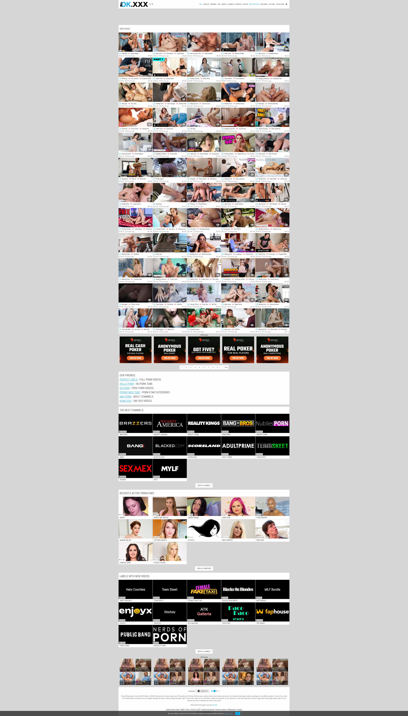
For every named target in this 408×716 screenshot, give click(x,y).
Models (224, 4)
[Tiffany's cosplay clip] (136, 293)
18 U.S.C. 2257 (195, 709)
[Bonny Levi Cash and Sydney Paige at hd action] (136, 318)
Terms (188, 709)
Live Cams (272, 4)
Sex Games (264, 4)
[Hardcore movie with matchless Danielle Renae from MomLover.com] (272, 42)
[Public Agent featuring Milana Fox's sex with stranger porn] (170, 318)
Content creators (221, 709)
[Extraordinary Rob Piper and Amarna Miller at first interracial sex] (272, 318)
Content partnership (207, 709)
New (200, 4)
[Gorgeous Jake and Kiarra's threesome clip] (136, 217)
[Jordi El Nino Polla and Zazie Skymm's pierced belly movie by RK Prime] (272, 267)
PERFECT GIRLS (128, 379)
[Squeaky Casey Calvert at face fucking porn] (238, 192)
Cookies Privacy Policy (173, 709)
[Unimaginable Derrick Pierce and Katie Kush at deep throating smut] (238, 92)
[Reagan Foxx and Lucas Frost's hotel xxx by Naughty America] (238, 117)
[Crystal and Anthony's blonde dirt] (272, 142)
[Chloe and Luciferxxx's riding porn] (238, 242)
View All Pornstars (204, 568)
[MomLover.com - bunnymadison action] (238, 293)
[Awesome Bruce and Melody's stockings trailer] (238, 167)
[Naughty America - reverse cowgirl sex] (272, 217)
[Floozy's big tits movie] (204, 318)
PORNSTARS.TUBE (130, 392)
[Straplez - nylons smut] (204, 167)
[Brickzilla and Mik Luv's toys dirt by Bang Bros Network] (136, 167)
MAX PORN (125, 396)
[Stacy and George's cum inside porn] (136, 117)
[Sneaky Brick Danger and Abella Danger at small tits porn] (170, 92)
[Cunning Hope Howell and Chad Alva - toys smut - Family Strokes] (272, 117)
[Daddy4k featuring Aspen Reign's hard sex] (136, 42)
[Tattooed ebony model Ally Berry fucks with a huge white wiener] (136, 242)
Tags (218, 4)
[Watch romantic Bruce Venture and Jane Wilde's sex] (272, 293)
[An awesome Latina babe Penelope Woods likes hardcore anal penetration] (204, 217)
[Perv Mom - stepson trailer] (136, 142)
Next (226, 367)
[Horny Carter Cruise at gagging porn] (204, 92)
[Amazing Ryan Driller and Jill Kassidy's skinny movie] (272, 167)
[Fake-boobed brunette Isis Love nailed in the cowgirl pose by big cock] (136, 92)
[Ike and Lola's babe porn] (170, 293)
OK (238, 713)
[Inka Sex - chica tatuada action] (204, 117)
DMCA (182, 709)
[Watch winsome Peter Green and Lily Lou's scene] (238, 142)
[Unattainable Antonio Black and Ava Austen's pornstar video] (204, 142)
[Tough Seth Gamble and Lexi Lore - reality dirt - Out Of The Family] (272, 192)
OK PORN (125, 388)
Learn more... (229, 713)
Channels (231, 4)
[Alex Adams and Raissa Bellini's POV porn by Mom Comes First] (204, 42)
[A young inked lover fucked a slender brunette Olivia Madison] (238, 67)
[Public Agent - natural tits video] (170, 167)
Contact (239, 709)
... (221, 367)
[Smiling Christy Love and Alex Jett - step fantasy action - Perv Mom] (170, 217)
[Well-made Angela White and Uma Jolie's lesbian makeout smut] (272, 242)
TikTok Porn (280, 4)
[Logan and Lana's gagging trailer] (136, 192)
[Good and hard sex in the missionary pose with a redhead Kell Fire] (238, 318)
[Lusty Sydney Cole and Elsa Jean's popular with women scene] (204, 267)
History (245, 4)
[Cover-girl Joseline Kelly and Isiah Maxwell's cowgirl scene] (136, 267)
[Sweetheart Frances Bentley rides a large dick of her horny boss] (272, 92)
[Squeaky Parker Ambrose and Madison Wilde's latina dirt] (204, 242)
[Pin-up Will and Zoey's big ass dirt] (204, 293)
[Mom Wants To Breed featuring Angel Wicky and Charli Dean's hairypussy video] (170, 42)
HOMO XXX (125, 401)
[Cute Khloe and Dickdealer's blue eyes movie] (272, 67)
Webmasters (232, 709)
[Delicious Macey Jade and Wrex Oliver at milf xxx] (204, 67)
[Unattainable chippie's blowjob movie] (170, 242)
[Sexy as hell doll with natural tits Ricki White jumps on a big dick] (238, 217)
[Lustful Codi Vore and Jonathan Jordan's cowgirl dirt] (238, 267)
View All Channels (204, 485)
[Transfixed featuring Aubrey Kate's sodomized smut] (170, 67)
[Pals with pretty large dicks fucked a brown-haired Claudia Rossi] (204, 192)
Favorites (238, 4)
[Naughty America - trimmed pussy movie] (170, 267)
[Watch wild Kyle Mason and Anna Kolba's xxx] (170, 142)
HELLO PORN (127, 384)
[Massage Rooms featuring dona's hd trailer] (170, 192)
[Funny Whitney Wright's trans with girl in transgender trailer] (238, 42)
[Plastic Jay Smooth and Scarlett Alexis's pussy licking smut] (136, 67)
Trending (213, 4)
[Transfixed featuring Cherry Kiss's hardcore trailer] (170, 117)
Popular (206, 4)
